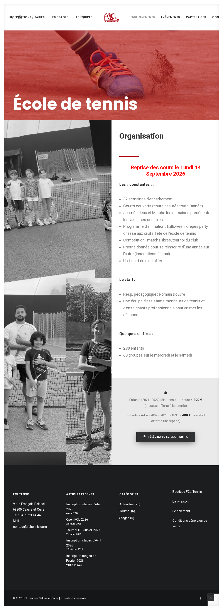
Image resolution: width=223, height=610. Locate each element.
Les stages (59, 17)
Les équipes (83, 17)
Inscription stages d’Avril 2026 (83, 542)
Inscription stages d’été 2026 (83, 506)
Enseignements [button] (142, 17)
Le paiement (181, 511)
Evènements (170, 17)
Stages (124, 518)
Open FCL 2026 (77, 519)
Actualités (126, 504)
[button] (166, 393)
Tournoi (124, 511)
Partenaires (196, 17)
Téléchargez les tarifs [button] (168, 437)
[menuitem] (27, 17)
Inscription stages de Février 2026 (81, 558)
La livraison (180, 501)
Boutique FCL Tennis (187, 492)
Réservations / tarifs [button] (27, 17)
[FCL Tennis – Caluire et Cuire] (111, 17)
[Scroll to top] (210, 598)
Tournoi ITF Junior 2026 (83, 530)
